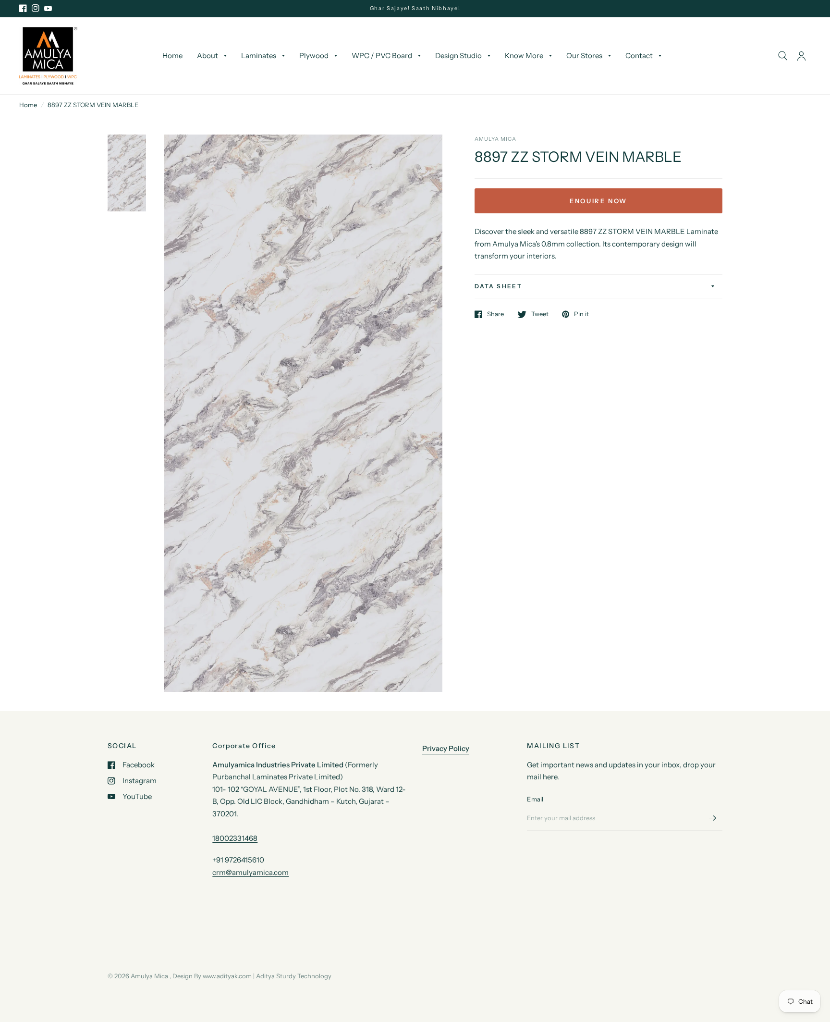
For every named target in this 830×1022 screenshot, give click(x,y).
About (207, 55)
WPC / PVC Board (382, 55)
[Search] (782, 55)
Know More (524, 55)
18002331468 (234, 838)
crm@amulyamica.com (250, 872)
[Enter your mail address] (712, 817)
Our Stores (584, 55)
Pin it (581, 314)
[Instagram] (35, 8)
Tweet (540, 314)
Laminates (258, 55)
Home (172, 55)
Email (535, 799)
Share (495, 314)
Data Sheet (498, 286)
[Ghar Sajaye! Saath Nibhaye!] (415, 8)
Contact (639, 55)
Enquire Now (598, 201)
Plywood (314, 55)
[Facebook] (23, 8)
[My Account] (801, 55)
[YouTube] (48, 8)
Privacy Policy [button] (445, 748)
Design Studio (458, 55)
